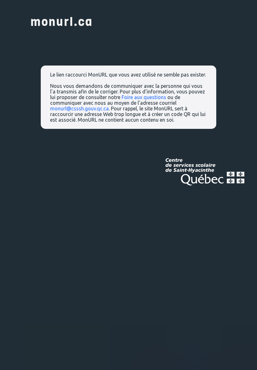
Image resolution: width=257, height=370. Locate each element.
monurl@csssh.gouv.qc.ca (79, 108)
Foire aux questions (144, 97)
